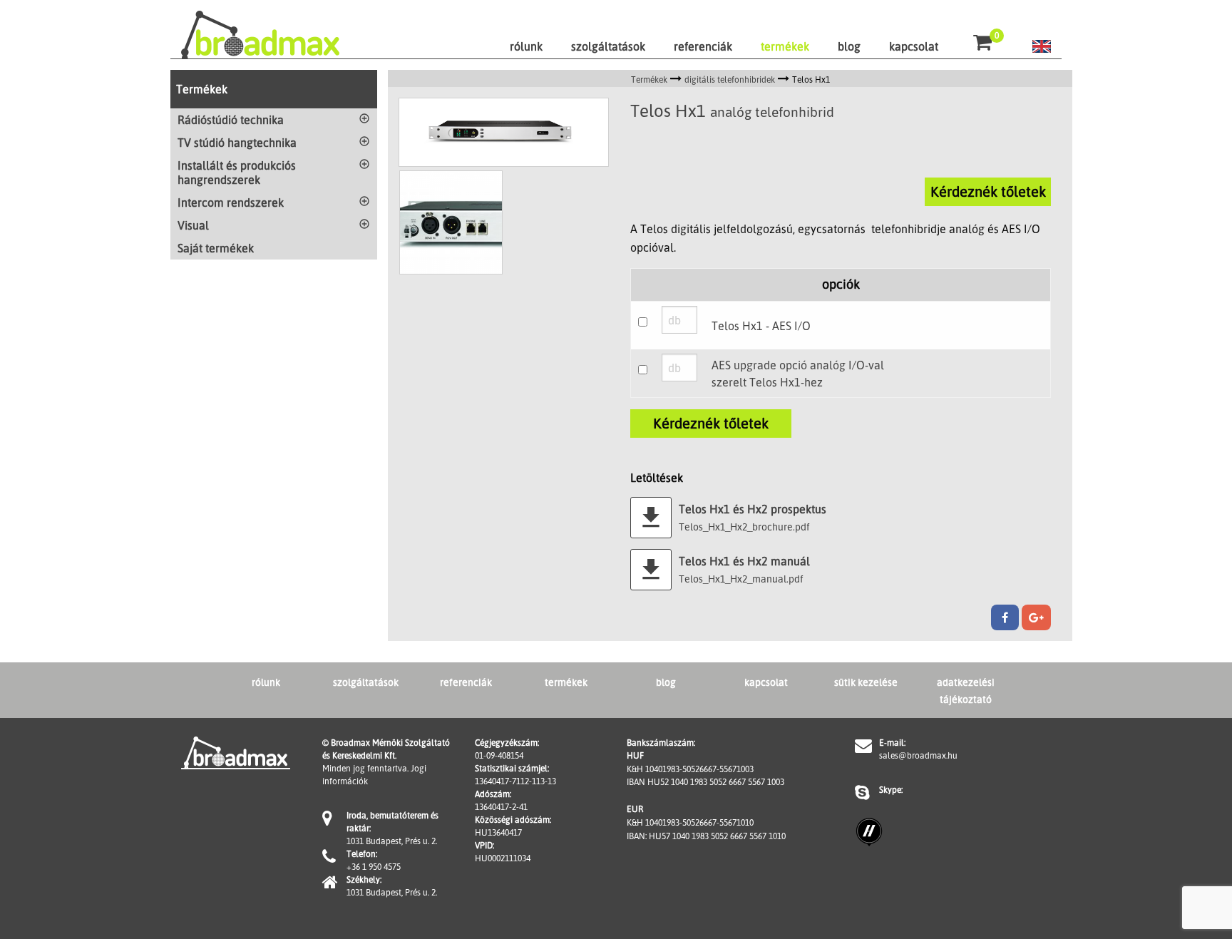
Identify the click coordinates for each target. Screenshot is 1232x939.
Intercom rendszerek (231, 202)
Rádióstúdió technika (231, 120)
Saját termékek (216, 248)
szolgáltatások (608, 46)
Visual (193, 225)
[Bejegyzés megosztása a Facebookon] (1005, 617)
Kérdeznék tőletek (988, 191)
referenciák (703, 46)
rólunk (526, 46)
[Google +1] (1036, 617)
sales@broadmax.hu (918, 755)
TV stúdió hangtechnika (237, 142)
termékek (785, 46)
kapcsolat (913, 46)
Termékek (201, 89)
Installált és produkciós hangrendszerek (237, 172)
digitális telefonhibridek (729, 79)
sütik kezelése (866, 682)
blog (849, 46)
